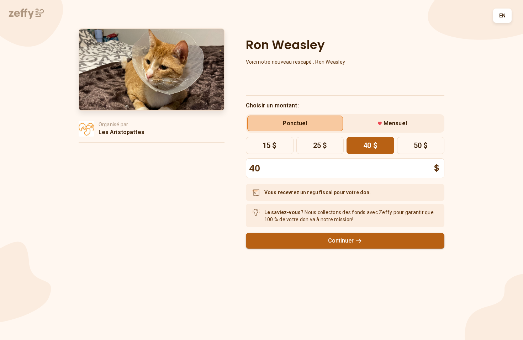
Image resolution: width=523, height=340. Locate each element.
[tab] (295, 123)
